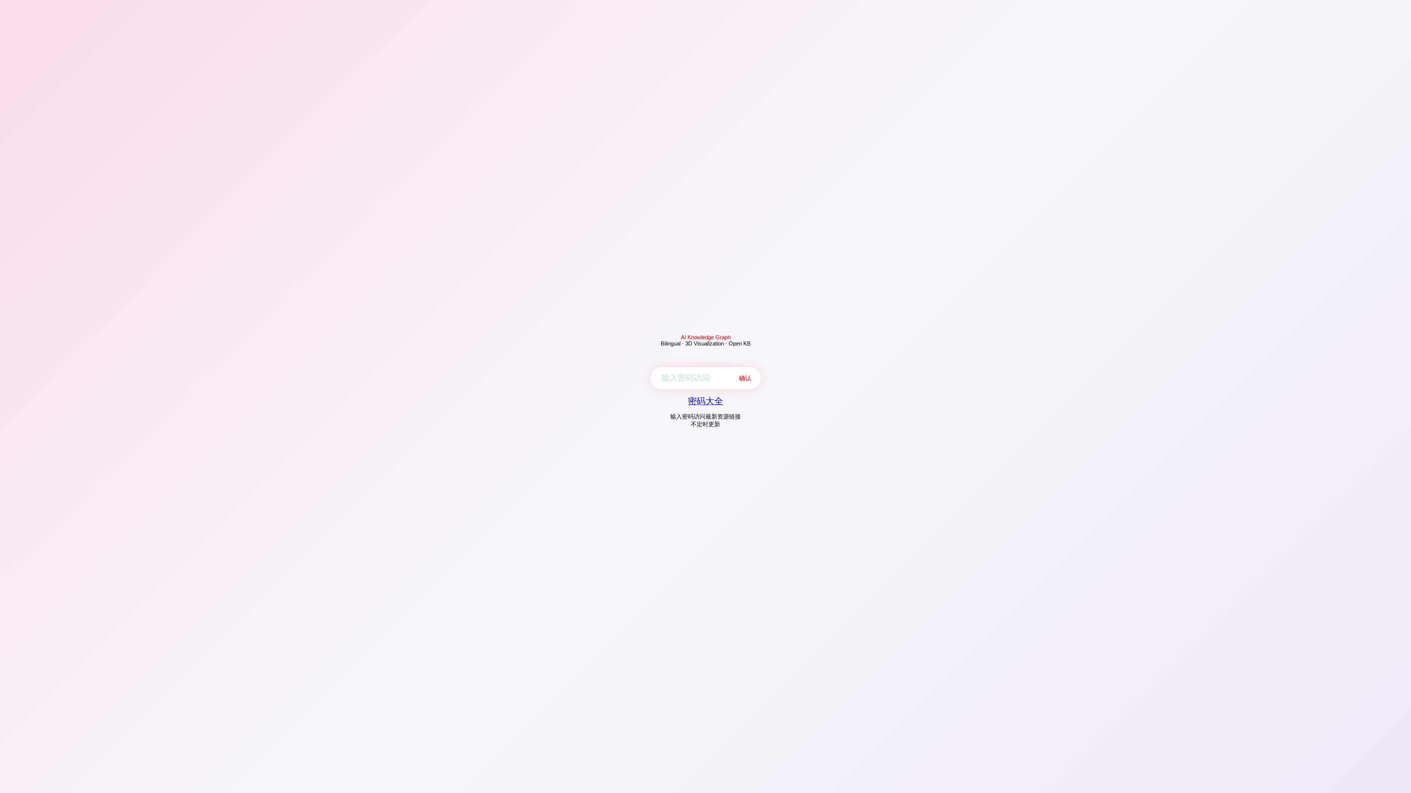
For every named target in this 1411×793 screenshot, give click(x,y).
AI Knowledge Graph (705, 337)
